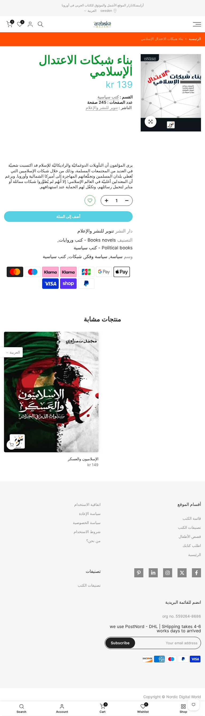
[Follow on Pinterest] (138, 572)
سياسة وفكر (95, 256)
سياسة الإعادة (90, 513)
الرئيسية (195, 39)
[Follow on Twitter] (182, 572)
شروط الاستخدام (87, 531)
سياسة (116, 256)
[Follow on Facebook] (196, 572)
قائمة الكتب (192, 518)
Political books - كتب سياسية (103, 247)
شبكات (75, 256)
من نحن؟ (93, 540)
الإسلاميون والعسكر (83, 459)
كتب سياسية (108, 97)
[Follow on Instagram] (167, 572)
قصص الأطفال (190, 536)
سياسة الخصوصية (87, 522)
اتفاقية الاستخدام (87, 504)
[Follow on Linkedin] (153, 572)
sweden (106, 11)
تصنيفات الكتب (189, 527)
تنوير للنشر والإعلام (102, 107)
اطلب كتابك (192, 545)
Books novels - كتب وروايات (87, 240)
